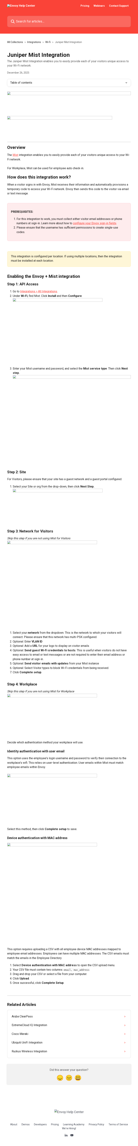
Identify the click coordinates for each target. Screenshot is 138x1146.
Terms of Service (118, 1124)
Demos (26, 1124)
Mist (15, 155)
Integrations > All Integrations (38, 291)
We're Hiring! (69, 1128)
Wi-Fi (48, 42)
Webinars (99, 5)
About (13, 1124)
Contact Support (119, 5)
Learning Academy (73, 1124)
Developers (40, 1124)
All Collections (15, 42)
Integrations (34, 42)
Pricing (84, 5)
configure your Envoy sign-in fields (94, 223)
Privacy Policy (96, 1124)
